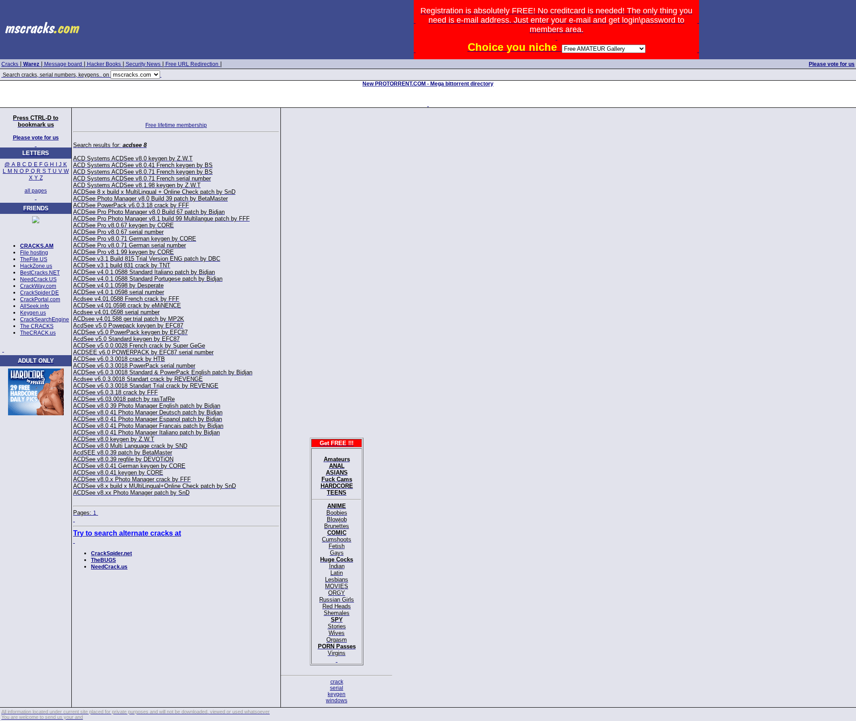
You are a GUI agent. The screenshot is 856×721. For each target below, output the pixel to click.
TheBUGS (103, 560)
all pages (36, 191)
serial (336, 688)
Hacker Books (104, 64)
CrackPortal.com (40, 299)
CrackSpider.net (111, 553)
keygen (337, 694)
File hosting (34, 253)
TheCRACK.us (38, 333)
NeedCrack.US (38, 279)
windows (336, 700)
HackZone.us (36, 266)
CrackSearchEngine (44, 319)
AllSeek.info (34, 306)
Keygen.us (33, 313)
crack (336, 682)
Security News (143, 64)
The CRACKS (37, 326)
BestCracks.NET (40, 273)
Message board (63, 64)
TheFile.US (33, 259)
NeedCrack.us (109, 567)
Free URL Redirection (191, 64)
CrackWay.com (38, 286)
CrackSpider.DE (39, 293)
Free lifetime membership (176, 125)
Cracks (9, 64)
